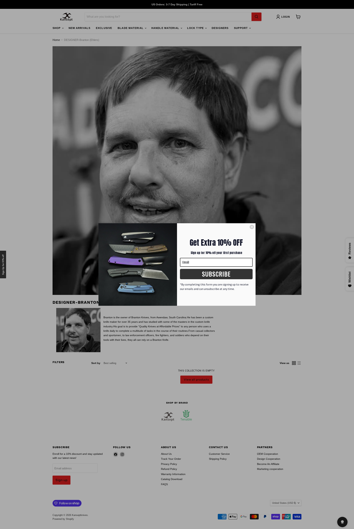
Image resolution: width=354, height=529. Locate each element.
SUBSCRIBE (216, 273)
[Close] (252, 227)
